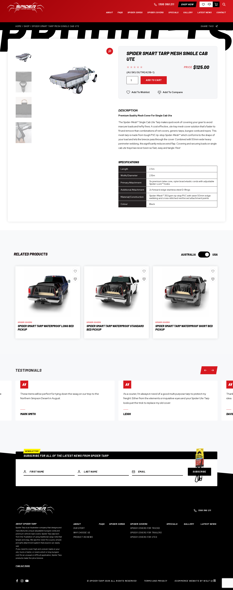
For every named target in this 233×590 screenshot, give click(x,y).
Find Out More (23, 566)
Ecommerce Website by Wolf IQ (194, 580)
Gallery (189, 524)
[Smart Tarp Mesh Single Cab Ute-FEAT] (74, 78)
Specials (172, 524)
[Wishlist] (203, 4)
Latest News (208, 524)
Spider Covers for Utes (143, 537)
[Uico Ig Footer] (22, 580)
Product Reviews (83, 537)
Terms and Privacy (155, 580)
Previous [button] (206, 370)
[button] (109, 12)
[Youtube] (27, 580)
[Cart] (216, 4)
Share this (207, 26)
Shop (27, 26)
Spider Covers (138, 524)
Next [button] (212, 370)
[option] (65, 401)
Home (18, 26)
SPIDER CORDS (117, 524)
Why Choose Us (81, 532)
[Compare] (209, 4)
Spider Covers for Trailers (146, 532)
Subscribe (199, 471)
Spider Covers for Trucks (145, 528)
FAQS (102, 524)
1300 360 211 (166, 4)
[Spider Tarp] (25, 12)
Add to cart (154, 80)
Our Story (79, 528)
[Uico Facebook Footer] (17, 580)
